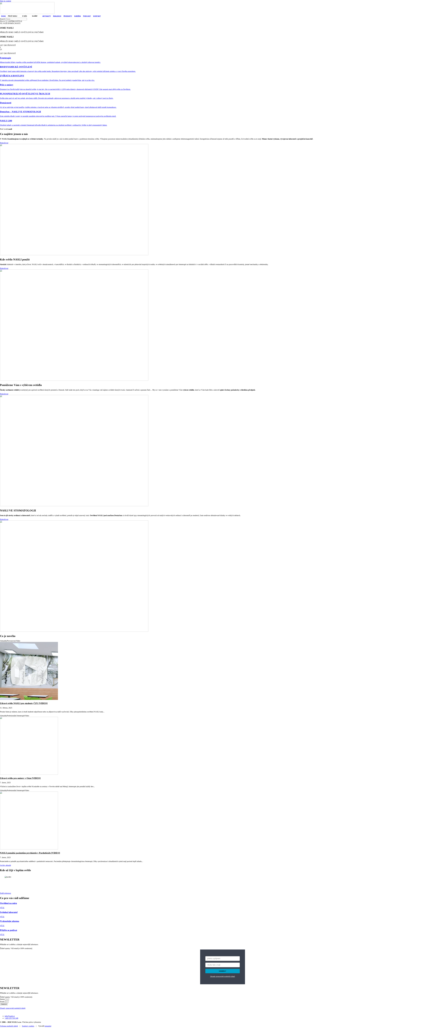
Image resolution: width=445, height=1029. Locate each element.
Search (2, 19)
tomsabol (48, 1026)
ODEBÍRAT (222, 971)
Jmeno (2, 999)
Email (2, 1002)
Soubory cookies (28, 1026)
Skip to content (5, 1)
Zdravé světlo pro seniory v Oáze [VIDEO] (20, 778)
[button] (14, 16)
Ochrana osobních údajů (9, 1026)
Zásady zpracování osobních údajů (222, 976)
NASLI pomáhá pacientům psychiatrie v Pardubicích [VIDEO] (30, 853)
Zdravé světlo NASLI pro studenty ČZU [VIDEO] (24, 703)
